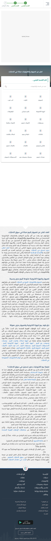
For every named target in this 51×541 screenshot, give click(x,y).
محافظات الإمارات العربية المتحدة (14, 430)
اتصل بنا (46, 514)
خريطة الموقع (22, 507)
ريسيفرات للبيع (25, 346)
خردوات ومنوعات (42, 484)
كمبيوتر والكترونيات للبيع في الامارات (29, 282)
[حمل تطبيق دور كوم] (25, 522)
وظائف (45, 495)
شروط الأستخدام (21, 505)
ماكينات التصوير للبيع (24, 348)
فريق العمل (45, 505)
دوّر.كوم (17, 538)
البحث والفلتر (44, 507)
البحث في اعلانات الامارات (17, 460)
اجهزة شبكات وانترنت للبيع (18, 341)
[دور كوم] (25, 469)
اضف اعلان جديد (25, 532)
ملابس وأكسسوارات (41, 488)
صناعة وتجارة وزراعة (41, 491)
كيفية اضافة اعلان (29, 380)
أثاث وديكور (21, 484)
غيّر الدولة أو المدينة (20, 502)
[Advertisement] (25, 36)
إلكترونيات (44, 481)
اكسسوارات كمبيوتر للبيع (40, 346)
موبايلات (22, 481)
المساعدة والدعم (21, 511)
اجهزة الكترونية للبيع (10, 343)
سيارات (45, 478)
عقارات (22, 478)
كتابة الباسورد (38, 441)
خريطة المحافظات (43, 511)
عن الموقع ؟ (44, 502)
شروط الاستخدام (36, 372)
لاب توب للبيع (14, 346)
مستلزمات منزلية (19, 491)
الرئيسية (45, 474)
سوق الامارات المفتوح (15, 457)
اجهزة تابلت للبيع (27, 343)
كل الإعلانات (20, 474)
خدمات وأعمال (20, 488)
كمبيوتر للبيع (36, 348)
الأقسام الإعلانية (36, 253)
